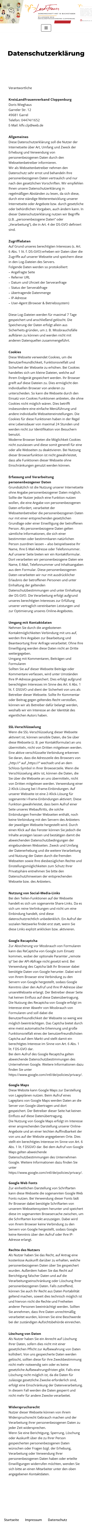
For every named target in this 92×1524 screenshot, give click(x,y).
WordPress (63, 1511)
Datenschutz (57, 1520)
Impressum (33, 1520)
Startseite (11, 1520)
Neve (24, 1511)
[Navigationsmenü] (46, 28)
